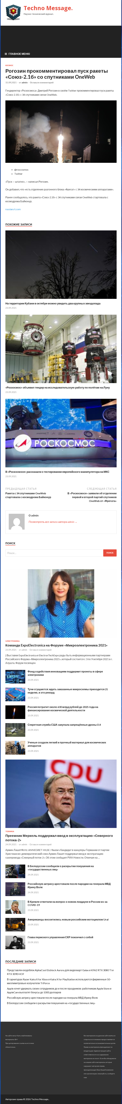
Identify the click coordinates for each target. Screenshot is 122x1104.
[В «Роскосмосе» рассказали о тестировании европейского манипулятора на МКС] (61, 468)
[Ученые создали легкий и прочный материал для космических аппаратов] (15, 753)
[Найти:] (61, 553)
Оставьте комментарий (42, 82)
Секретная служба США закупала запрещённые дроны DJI (64, 724)
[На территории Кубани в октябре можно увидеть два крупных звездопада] (61, 299)
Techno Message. (48, 8)
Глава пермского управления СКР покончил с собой (60, 937)
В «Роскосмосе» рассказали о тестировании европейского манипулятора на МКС (57, 471)
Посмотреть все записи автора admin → (53, 521)
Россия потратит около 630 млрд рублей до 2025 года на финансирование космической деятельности (63, 708)
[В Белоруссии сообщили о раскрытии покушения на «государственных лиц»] (15, 877)
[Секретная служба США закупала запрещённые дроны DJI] (15, 735)
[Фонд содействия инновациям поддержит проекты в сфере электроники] (15, 682)
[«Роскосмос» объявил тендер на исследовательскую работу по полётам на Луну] (61, 383)
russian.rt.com (13, 209)
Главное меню (19, 53)
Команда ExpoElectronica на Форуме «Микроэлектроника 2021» (56, 645)
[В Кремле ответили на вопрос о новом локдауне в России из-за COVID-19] (15, 912)
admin (25, 82)
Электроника (12, 641)
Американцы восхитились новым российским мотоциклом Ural (68, 919)
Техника (9, 831)
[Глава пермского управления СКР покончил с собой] (15, 948)
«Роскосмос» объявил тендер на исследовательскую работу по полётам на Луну (57, 387)
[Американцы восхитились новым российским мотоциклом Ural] (15, 930)
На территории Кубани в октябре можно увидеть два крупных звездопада (52, 303)
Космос (9, 65)
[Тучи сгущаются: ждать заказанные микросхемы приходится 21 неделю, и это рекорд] (15, 700)
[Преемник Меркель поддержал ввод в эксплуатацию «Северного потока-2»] (61, 828)
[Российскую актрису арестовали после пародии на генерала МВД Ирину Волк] (15, 895)
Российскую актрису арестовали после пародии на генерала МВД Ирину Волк (52, 997)
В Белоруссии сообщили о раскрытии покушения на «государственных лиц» (51, 1003)
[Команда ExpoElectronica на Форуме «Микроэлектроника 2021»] (61, 638)
